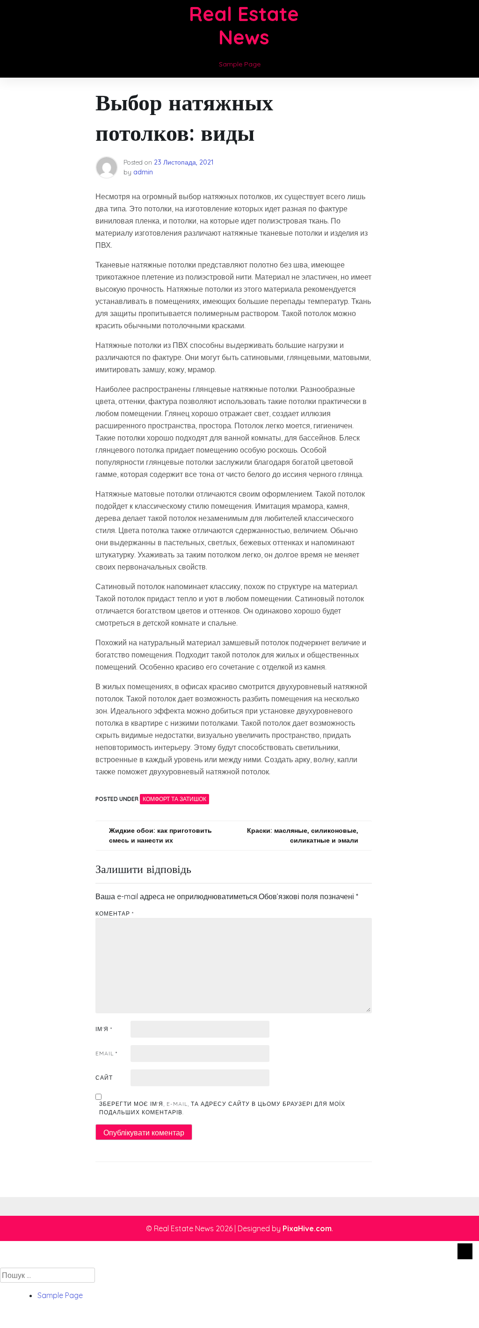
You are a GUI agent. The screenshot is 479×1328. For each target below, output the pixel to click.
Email (106, 1053)
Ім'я (103, 1028)
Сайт (104, 1077)
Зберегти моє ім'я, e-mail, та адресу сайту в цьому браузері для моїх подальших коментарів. (222, 1108)
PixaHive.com (307, 1228)
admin (143, 172)
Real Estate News (244, 25)
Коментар (114, 913)
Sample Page (240, 64)
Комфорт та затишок (174, 798)
